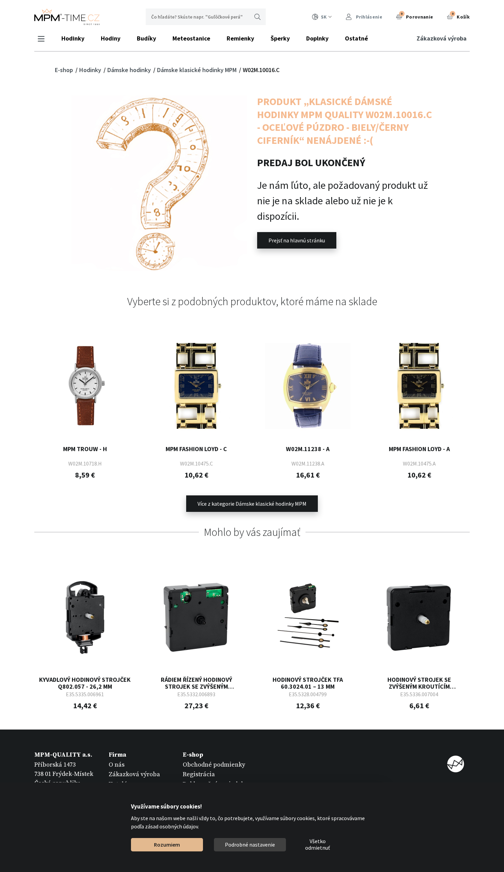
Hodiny (110, 38)
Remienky (240, 38)
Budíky (146, 38)
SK (324, 17)
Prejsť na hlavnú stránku (296, 240)
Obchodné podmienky (214, 765)
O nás (116, 765)
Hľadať (257, 16)
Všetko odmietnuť (317, 844)
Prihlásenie (368, 17)
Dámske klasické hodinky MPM (197, 70)
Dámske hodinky (129, 70)
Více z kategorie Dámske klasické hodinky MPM (252, 503)
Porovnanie (417, 16)
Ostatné (356, 38)
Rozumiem (167, 844)
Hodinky (72, 38)
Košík (461, 16)
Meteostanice (191, 38)
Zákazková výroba (442, 38)
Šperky (280, 38)
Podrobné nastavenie (250, 844)
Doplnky (317, 38)
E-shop (64, 70)
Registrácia (199, 774)
